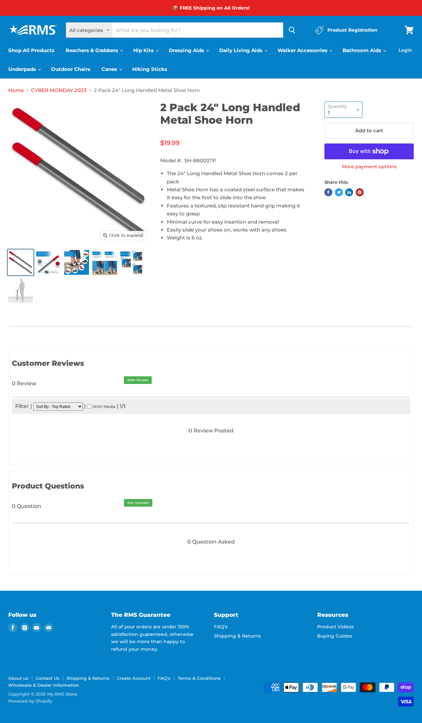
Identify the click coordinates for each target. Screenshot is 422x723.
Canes (110, 69)
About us (18, 678)
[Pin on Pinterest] (360, 192)
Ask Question (138, 503)
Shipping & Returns (237, 636)
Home (16, 90)
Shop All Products (31, 50)
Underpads (22, 69)
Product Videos (335, 627)
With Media (104, 406)
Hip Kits (144, 50)
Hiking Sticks (149, 69)
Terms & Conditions (199, 678)
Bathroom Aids (362, 50)
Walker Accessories (303, 50)
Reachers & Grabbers (92, 50)
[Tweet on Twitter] (339, 192)
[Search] (292, 30)
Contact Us (47, 678)
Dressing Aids (187, 50)
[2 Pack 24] (21, 262)
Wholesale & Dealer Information (43, 685)
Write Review (137, 380)
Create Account (133, 678)
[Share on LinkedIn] (349, 192)
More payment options (369, 166)
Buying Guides (334, 636)
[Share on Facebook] (328, 192)
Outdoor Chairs (70, 69)
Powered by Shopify (30, 701)
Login (405, 50)
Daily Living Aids (241, 50)
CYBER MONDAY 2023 (59, 90)
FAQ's (220, 627)
